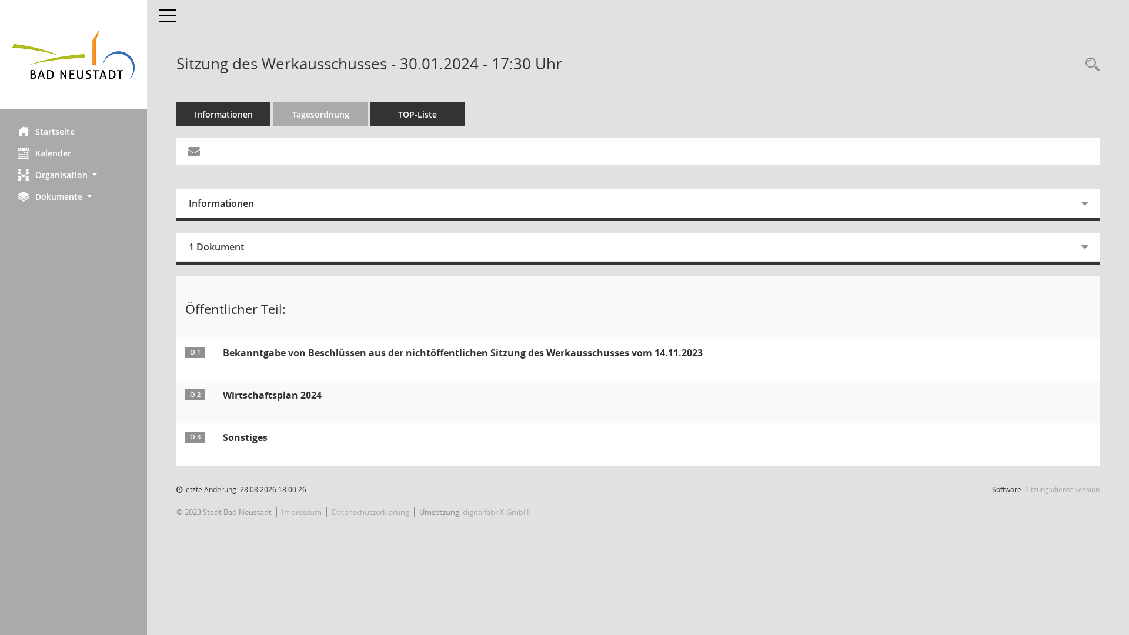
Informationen (224, 114)
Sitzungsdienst (1062, 489)
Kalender (53, 153)
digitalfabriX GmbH (496, 512)
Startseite (55, 131)
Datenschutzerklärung (370, 512)
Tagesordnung (320, 114)
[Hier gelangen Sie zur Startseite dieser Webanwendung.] (73, 54)
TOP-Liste (417, 114)
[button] (73, 175)
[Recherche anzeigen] (1090, 65)
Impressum (302, 512)
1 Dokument (216, 246)
